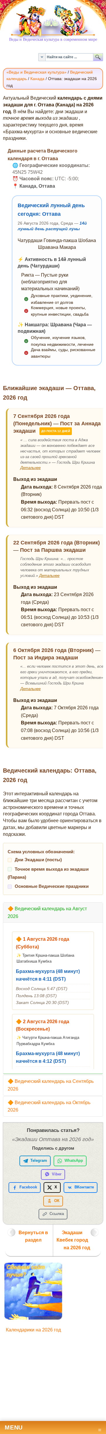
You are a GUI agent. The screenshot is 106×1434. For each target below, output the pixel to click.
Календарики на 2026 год (33, 1329)
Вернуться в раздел (33, 1236)
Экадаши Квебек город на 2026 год (73, 1240)
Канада (37, 78)
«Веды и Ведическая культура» (36, 72)
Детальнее (30, 467)
